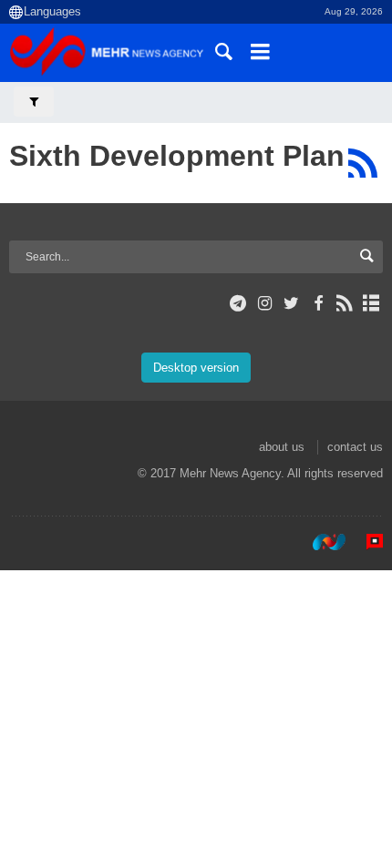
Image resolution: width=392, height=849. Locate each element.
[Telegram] (238, 303)
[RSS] (362, 163)
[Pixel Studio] (365, 542)
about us (281, 447)
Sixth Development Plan (177, 155)
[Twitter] (291, 303)
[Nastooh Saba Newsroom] (320, 542)
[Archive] (371, 303)
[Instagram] (264, 303)
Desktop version (196, 367)
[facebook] (317, 303)
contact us (355, 447)
